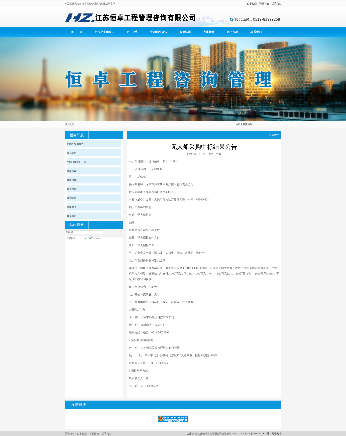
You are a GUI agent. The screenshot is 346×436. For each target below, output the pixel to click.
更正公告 (132, 32)
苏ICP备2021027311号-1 (258, 433)
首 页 (76, 32)
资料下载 (264, 3)
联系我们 (276, 3)
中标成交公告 (158, 32)
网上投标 (232, 32)
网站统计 (276, 433)
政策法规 (185, 32)
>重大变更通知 (237, 124)
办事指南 (252, 3)
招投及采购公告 (104, 32)
